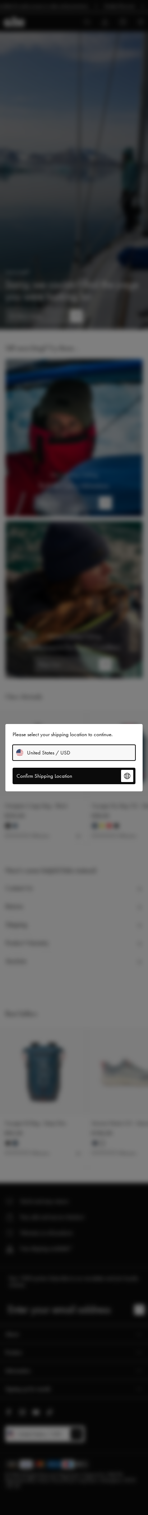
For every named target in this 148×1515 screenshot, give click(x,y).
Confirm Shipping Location (44, 776)
